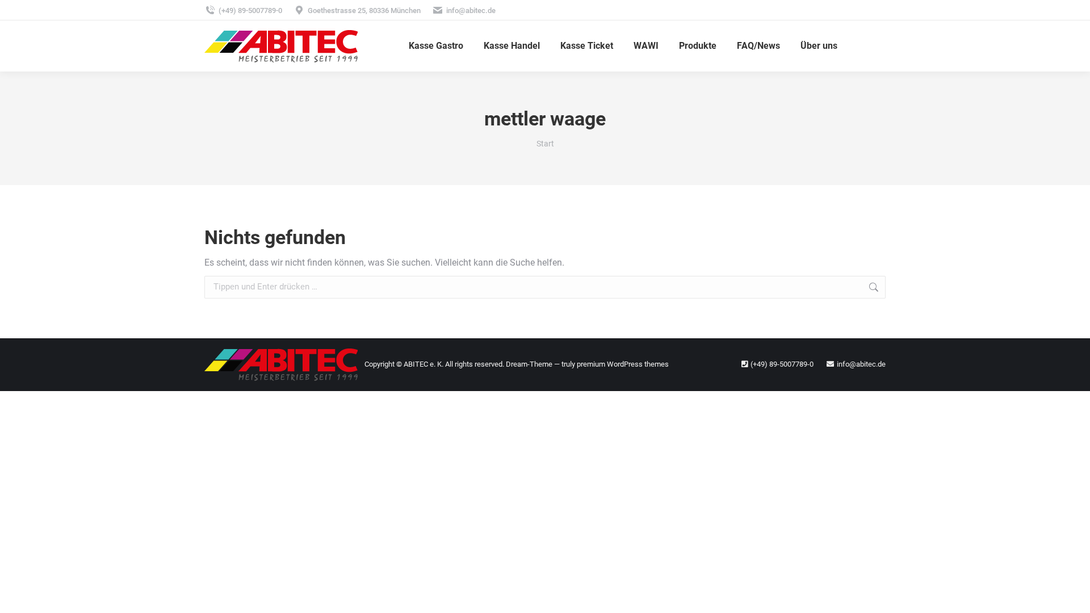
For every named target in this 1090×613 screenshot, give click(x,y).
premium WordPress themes (623, 364)
